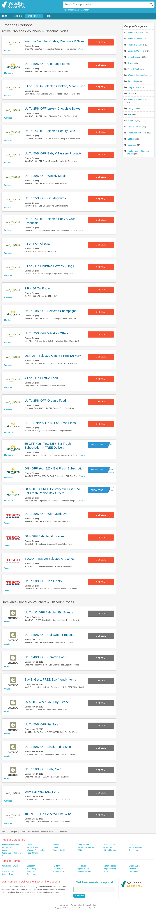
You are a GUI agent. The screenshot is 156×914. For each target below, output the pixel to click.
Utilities (131, 139)
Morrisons (8, 73)
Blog (48, 16)
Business (132, 145)
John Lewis (31, 874)
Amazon (85, 10)
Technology (133, 81)
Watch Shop (32, 871)
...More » (81, 49)
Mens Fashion (134, 57)
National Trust (7, 874)
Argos (78, 10)
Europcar (31, 866)
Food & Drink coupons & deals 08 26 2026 (38, 832)
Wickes (106, 871)
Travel (130, 63)
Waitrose (8, 51)
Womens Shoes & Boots (139, 99)
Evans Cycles (134, 866)
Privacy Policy (76, 905)
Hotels (29, 845)
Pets (130, 114)
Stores (18, 16)
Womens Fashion (135, 33)
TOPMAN (56, 866)
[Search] (151, 4)
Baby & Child (133, 87)
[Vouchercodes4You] (131, 884)
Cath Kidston (58, 869)
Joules (4, 869)
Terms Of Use (90, 905)
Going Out (132, 108)
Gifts (130, 93)
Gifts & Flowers (135, 127)
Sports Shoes (83, 869)
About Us (64, 905)
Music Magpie (33, 869)
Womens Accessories (137, 75)
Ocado (7, 622)
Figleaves (82, 866)
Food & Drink (133, 69)
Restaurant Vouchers (137, 133)
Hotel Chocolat (8, 871)
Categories (33, 16)
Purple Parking (109, 869)
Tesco (6, 523)
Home (5, 16)
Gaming (132, 845)
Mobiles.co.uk (58, 871)
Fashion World (135, 871)
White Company (84, 871)
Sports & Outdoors (136, 51)
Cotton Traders (109, 866)
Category (13, 832)
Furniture (132, 120)
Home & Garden (135, 39)
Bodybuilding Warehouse (12, 866)
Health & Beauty (135, 45)
